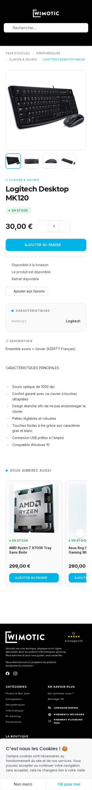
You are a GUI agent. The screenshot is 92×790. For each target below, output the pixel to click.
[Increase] (64, 226)
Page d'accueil (18, 53)
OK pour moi (69, 784)
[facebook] (7, 673)
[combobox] (46, 27)
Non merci (23, 784)
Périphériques (48, 53)
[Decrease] (43, 226)
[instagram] (15, 673)
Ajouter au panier (43, 245)
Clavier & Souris (23, 59)
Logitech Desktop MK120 (64, 59)
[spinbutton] (53, 226)
